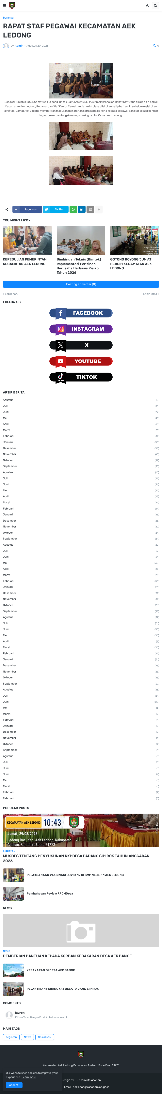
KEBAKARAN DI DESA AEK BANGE (51, 970)
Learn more (29, 1077)
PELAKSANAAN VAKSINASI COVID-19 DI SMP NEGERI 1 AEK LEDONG (75, 875)
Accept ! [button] (14, 1085)
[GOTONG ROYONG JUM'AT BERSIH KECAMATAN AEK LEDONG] (134, 240)
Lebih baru (11, 294)
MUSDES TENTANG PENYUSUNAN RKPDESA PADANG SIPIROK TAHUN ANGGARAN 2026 (76, 858)
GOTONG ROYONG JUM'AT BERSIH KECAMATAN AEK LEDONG (131, 263)
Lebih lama (150, 294)
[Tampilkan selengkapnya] (99, 209)
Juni (81, 412)
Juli (81, 405)
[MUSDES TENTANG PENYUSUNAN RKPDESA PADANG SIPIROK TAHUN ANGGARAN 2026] (81, 830)
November (81, 454)
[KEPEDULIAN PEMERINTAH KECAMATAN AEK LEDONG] (27, 240)
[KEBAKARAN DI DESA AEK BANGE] (13, 970)
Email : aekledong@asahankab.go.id (86, 1087)
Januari (81, 442)
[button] (4, 5)
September (81, 466)
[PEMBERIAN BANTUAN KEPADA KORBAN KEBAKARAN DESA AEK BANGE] (81, 930)
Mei (81, 418)
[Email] (90, 209)
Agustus (81, 400)
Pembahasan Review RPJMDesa (50, 893)
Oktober (81, 460)
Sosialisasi (44, 1037)
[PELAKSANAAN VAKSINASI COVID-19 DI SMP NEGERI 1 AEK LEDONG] (13, 875)
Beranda (8, 17)
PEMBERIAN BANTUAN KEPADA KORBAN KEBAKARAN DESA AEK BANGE (67, 956)
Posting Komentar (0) (81, 284)
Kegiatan (11, 1037)
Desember (81, 448)
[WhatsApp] (73, 209)
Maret (81, 430)
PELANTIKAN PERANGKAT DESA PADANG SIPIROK (63, 989)
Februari (81, 436)
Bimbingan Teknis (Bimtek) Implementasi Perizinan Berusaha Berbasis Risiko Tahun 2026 (79, 265)
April (81, 424)
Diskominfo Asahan (88, 1080)
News (27, 1037)
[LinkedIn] (82, 209)
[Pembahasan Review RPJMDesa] (13, 894)
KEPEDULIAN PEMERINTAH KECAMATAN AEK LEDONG (25, 261)
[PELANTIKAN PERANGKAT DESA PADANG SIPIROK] (13, 989)
